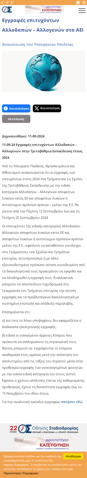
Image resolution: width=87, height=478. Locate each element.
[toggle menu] (82, 11)
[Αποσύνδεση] (84, 3)
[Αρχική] (78, 3)
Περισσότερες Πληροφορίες (21, 473)
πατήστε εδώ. (72, 402)
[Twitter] (47, 108)
